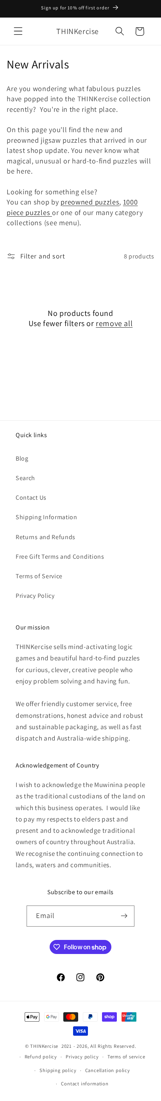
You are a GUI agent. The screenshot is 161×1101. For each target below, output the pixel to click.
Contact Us (31, 497)
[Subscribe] (124, 916)
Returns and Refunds (45, 537)
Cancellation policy (107, 1070)
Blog (22, 458)
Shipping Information (46, 517)
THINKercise (44, 1046)
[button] (18, 31)
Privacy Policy (35, 596)
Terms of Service (39, 576)
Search (25, 478)
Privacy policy (82, 1056)
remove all (114, 323)
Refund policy (41, 1056)
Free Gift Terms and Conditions (60, 556)
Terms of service (126, 1056)
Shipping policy (57, 1070)
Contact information (84, 1083)
